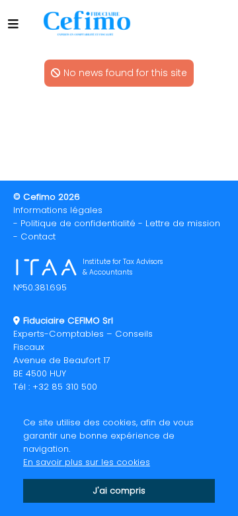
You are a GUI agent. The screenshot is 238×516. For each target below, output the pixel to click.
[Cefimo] (85, 23)
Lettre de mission (182, 223)
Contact (38, 236)
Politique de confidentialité (78, 223)
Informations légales (57, 210)
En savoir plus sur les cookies (86, 462)
